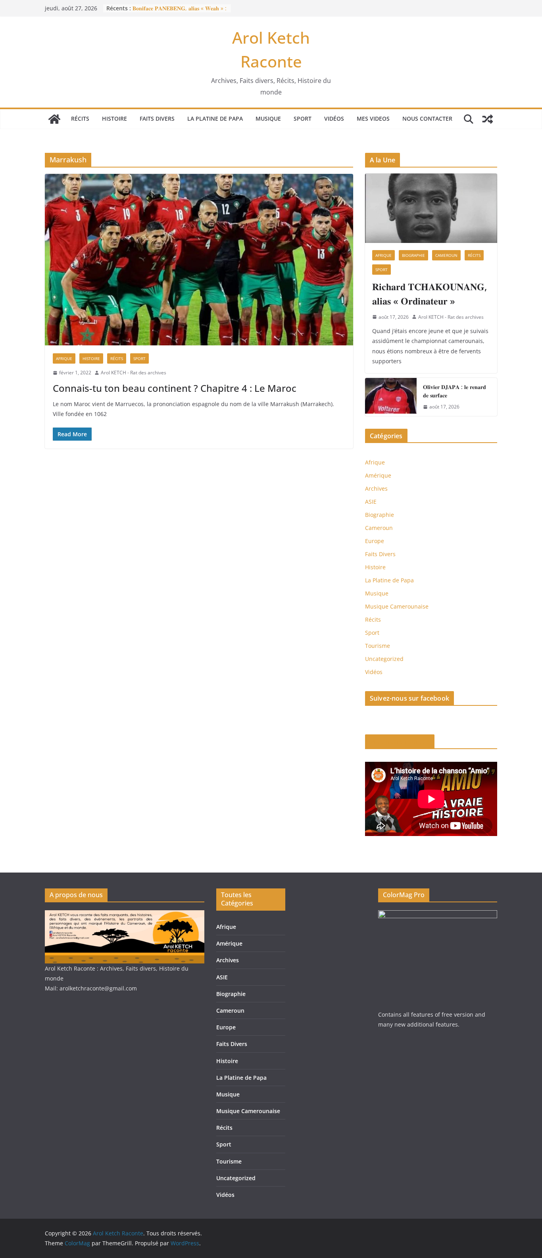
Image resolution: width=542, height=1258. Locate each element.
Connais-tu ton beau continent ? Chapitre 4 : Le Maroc (174, 388)
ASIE (371, 501)
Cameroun (446, 255)
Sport (302, 118)
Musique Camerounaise (397, 606)
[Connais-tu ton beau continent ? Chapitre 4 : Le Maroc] (199, 259)
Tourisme (377, 645)
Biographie (413, 255)
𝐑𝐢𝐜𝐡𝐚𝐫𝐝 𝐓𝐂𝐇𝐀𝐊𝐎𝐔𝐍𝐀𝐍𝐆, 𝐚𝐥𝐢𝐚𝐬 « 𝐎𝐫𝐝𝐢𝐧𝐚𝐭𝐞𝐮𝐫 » (429, 293)
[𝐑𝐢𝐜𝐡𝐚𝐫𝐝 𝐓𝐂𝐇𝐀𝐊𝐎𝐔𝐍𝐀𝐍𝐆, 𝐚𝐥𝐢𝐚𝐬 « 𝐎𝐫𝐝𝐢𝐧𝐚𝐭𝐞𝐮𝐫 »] (431, 208)
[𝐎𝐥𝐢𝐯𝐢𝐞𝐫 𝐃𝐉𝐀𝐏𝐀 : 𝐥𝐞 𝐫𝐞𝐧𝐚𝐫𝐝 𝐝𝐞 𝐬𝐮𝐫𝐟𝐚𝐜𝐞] (391, 397)
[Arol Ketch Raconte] (54, 119)
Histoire (114, 118)
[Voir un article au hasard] (487, 119)
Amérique (378, 475)
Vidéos (334, 118)
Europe (374, 541)
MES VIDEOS (373, 118)
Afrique (64, 358)
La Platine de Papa (215, 118)
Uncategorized (384, 659)
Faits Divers (157, 118)
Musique (268, 118)
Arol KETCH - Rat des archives (133, 372)
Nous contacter (427, 118)
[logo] (124, 915)
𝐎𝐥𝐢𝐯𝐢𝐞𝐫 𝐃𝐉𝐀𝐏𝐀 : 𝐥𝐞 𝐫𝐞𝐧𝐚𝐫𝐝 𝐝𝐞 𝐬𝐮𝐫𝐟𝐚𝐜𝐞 (454, 391)
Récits (80, 118)
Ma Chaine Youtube (400, 741)
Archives (376, 488)
